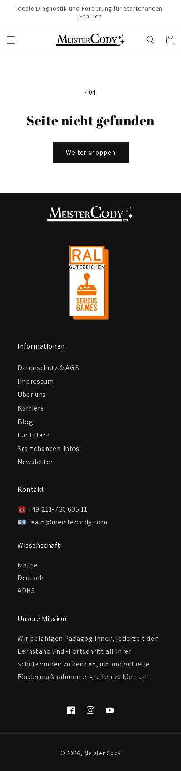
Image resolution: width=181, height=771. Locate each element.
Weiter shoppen (91, 152)
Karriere (31, 408)
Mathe (28, 565)
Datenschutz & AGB (48, 367)
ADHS (26, 590)
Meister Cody (102, 753)
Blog (25, 421)
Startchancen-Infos (49, 448)
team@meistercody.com (67, 522)
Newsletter (35, 461)
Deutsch (30, 577)
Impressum (36, 381)
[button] (11, 40)
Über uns (32, 394)
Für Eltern (34, 435)
